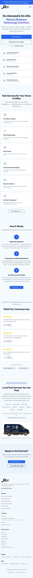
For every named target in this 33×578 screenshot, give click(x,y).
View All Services (15, 211)
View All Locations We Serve (15, 418)
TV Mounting (4, 506)
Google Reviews (10, 368)
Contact (3, 522)
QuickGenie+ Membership (7, 518)
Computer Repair (5, 498)
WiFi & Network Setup (6, 503)
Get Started (15, 287)
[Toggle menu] (30, 6)
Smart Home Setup (6, 501)
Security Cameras (5, 508)
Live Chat (24, 563)
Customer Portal (5, 524)
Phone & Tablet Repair (6, 496)
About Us (3, 516)
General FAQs (4, 563)
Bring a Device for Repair (16, 42)
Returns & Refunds (26, 557)
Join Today (25, 3)
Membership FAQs (14, 563)
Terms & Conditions (6, 557)
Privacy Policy (16, 557)
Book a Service (16, 37)
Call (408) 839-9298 (16, 466)
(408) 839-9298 (19, 46)
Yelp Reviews (24, 368)
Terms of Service (21, 572)
